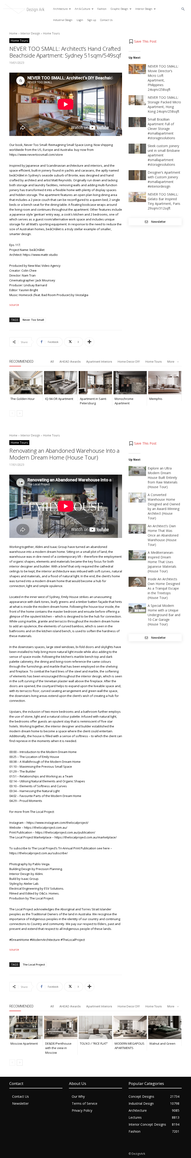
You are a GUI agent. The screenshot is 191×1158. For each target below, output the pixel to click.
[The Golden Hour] (26, 382)
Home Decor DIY (129, 361)
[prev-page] (12, 413)
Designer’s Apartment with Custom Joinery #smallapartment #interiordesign (164, 179)
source (14, 305)
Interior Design (30, 33)
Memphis (155, 399)
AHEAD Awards (70, 361)
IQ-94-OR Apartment (59, 399)
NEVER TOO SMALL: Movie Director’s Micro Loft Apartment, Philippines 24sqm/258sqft (163, 78)
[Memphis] (164, 382)
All (52, 361)
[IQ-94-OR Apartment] (60, 382)
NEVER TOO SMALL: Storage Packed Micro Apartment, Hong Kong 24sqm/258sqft (164, 104)
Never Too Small (33, 319)
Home (13, 33)
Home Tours (51, 33)
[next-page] (20, 413)
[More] (89, 342)
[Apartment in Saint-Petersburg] (95, 382)
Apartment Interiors (99, 361)
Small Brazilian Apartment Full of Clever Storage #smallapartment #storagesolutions (161, 128)
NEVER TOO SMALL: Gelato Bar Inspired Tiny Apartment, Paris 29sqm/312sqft (164, 201)
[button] (183, 9)
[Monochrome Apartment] (130, 382)
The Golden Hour (22, 399)
